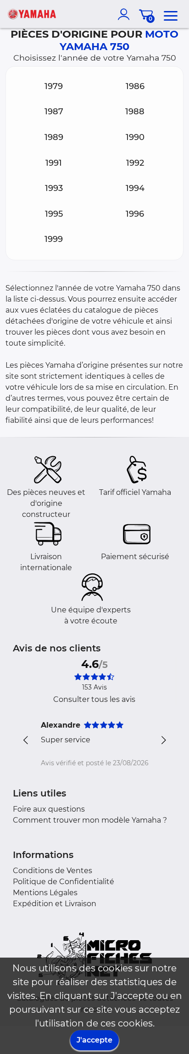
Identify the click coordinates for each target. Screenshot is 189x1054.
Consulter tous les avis (94, 699)
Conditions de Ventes (52, 870)
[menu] (171, 14)
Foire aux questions (49, 809)
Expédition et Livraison (54, 903)
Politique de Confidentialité (63, 881)
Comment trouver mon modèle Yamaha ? (90, 820)
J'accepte (94, 1040)
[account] (125, 14)
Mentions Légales (45, 892)
